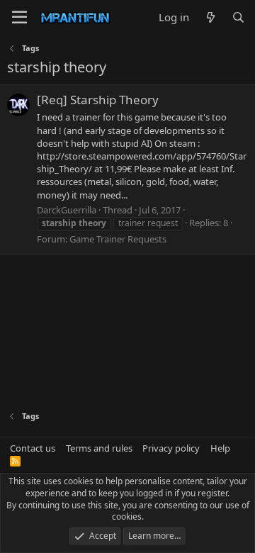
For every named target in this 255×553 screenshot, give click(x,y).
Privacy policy (171, 448)
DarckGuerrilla (66, 209)
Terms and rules (99, 448)
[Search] (238, 17)
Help (220, 448)
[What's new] (210, 17)
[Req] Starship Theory (98, 99)
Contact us (32, 448)
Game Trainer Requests (117, 239)
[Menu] (19, 17)
